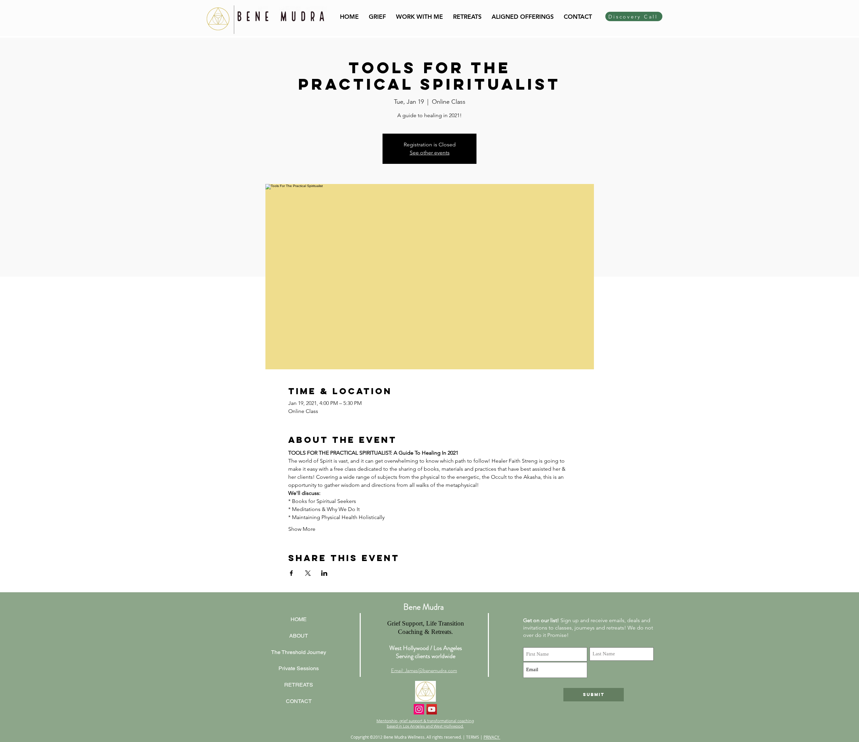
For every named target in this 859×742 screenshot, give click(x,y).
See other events (430, 152)
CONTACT (299, 701)
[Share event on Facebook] (291, 573)
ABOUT (298, 636)
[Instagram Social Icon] (419, 709)
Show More (301, 529)
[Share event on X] (308, 573)
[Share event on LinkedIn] (324, 573)
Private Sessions (299, 668)
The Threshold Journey (298, 652)
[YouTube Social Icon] (431, 709)
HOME (299, 619)
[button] (419, 16)
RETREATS (298, 685)
